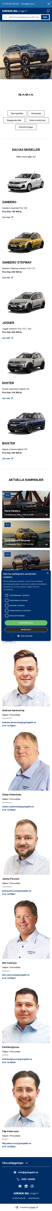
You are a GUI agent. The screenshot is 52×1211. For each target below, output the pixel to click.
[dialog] (26, 605)
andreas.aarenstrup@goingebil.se (19, 722)
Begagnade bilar (14, 120)
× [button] (48, 573)
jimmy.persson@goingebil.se (16, 891)
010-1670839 (9, 1062)
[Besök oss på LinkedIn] (26, 1186)
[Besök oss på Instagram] (32, 1186)
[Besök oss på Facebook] (20, 1186)
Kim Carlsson (9, 963)
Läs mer (6, 217)
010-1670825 (9, 810)
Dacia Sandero (12, 510)
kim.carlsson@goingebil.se (15, 975)
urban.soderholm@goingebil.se (18, 806)
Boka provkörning (37, 120)
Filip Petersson (10, 1131)
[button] (26, 636)
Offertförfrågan (26, 127)
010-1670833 (9, 978)
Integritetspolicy (33, 1198)
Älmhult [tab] (9, 641)
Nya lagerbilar (17, 113)
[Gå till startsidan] (14, 11)
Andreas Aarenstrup (13, 710)
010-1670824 (9, 725)
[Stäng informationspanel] (49, 4)
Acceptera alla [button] (26, 623)
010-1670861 (9, 894)
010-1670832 (9, 1146)
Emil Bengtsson (10, 1047)
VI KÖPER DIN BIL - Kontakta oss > (18, 4)
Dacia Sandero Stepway (17, 540)
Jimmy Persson (10, 878)
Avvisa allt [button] (26, 629)
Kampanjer (36, 113)
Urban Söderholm (11, 794)
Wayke (32, 1207)
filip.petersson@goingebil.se (16, 1143)
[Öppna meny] (48, 11)
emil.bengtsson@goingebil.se (17, 1059)
